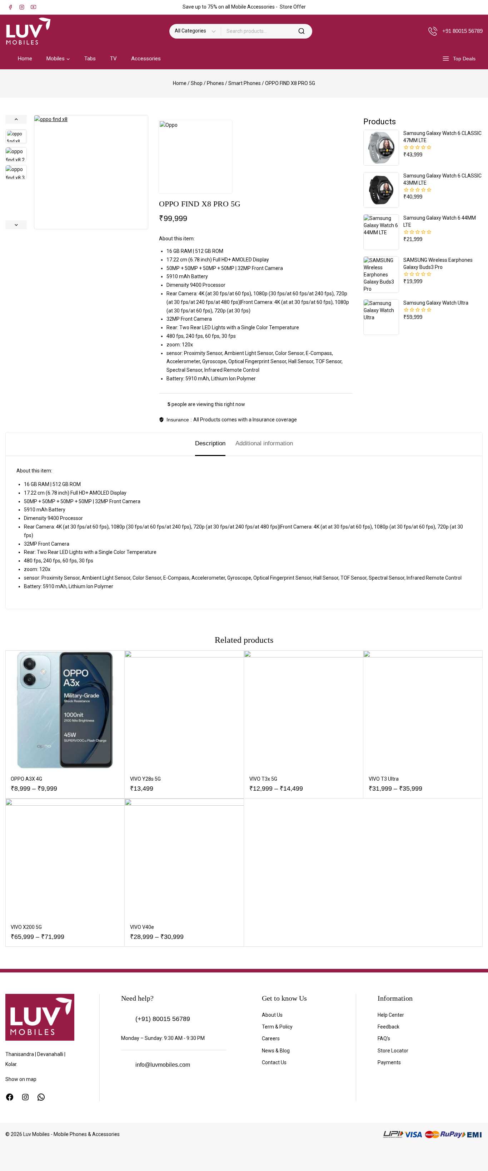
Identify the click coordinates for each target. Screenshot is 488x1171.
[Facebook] (10, 7)
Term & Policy (277, 1027)
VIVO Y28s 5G (145, 779)
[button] (16, 136)
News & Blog (276, 1051)
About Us (272, 1015)
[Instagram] (22, 7)
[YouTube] (33, 7)
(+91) (143, 1018)
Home (25, 58)
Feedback (388, 1027)
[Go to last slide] (16, 119)
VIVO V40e (142, 927)
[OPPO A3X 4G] (65, 710)
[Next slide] (16, 224)
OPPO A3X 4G (26, 779)
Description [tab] (210, 443)
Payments (389, 1062)
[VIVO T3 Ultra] (423, 710)
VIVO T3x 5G (263, 779)
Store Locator (393, 1051)
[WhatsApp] (41, 1097)
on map (27, 1079)
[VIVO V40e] (184, 858)
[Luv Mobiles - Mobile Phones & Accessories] (28, 31)
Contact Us (274, 1062)
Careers (271, 1038)
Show (12, 1079)
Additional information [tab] (264, 443)
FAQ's (384, 1038)
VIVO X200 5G (26, 927)
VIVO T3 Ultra (384, 779)
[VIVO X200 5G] (65, 858)
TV (113, 58)
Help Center (391, 1015)
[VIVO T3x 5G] (303, 710)
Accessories (146, 58)
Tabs (90, 58)
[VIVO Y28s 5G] (184, 710)
